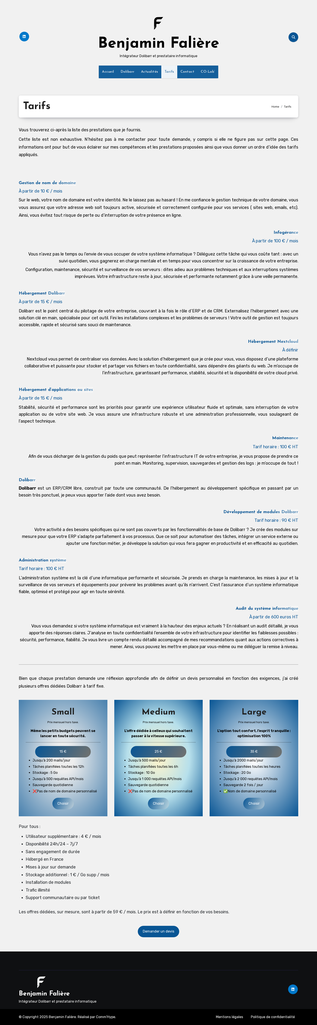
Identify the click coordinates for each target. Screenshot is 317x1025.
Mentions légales (229, 1017)
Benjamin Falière (158, 44)
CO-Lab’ (208, 72)
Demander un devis (158, 931)
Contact (187, 72)
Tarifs (169, 72)
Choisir (63, 803)
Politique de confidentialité (273, 1017)
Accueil (108, 72)
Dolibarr (128, 72)
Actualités (149, 72)
